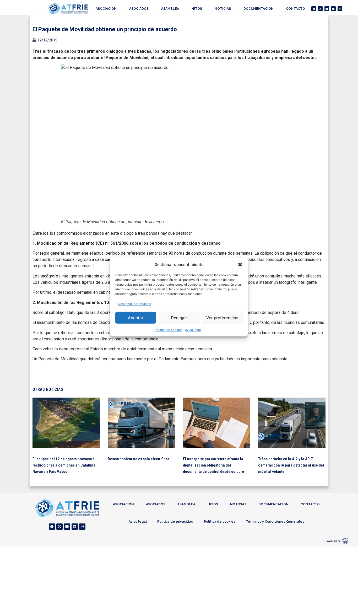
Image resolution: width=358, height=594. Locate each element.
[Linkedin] (333, 8)
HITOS (197, 8)
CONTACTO (295, 8)
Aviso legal (193, 330)
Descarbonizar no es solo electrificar (138, 459)
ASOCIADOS (139, 8)
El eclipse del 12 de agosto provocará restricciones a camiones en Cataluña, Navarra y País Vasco (64, 465)
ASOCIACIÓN (106, 8)
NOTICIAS (223, 8)
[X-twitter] (320, 8)
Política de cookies (168, 330)
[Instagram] (340, 8)
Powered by (333, 541)
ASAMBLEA (170, 8)
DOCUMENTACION (258, 8)
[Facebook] (313, 8)
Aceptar (135, 317)
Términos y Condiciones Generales (275, 521)
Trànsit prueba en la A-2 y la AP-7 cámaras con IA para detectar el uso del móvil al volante (291, 465)
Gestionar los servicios (134, 304)
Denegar (179, 317)
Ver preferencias (222, 317)
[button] (240, 264)
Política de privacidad (175, 521)
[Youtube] (326, 8)
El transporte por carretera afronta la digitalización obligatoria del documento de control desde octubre (213, 465)
